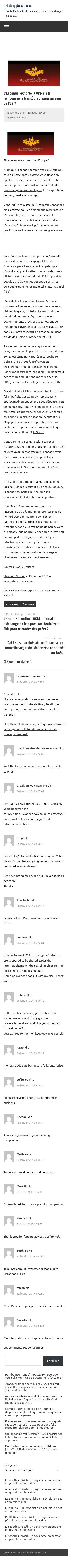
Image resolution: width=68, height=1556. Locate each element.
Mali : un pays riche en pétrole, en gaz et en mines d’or (33, 1481)
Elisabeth (11, 1526)
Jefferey (22, 1079)
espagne (32, 590)
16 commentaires (16, 117)
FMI (40, 590)
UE (12, 594)
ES (6, 1498)
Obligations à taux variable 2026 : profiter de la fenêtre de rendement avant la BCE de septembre (34, 1437)
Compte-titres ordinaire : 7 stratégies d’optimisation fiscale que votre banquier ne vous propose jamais (33, 1412)
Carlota (22, 1320)
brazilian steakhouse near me (37, 748)
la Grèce (38, 432)
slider (7, 594)
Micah (21, 1288)
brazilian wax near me (32, 785)
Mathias (22, 1154)
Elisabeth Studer (37, 112)
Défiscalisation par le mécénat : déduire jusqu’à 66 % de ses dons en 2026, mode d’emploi (31, 1449)
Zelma (21, 995)
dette (23, 590)
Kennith (22, 1218)
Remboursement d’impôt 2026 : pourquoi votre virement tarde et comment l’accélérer (34, 1375)
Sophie (21, 1250)
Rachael (22, 1117)
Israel (20, 1047)
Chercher (53, 1360)
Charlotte (23, 900)
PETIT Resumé (14, 1517)
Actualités (12, 604)
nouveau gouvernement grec (23, 190)
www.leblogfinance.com (19, 581)
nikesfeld (11, 1489)
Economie (28, 604)
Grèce (47, 590)
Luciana (22, 937)
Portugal (57, 590)
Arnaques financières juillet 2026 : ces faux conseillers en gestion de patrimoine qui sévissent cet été (32, 1387)
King (20, 838)
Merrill (21, 1186)
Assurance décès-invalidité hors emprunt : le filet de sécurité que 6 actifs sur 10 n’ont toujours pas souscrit (33, 1399)
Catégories (11, 1465)
